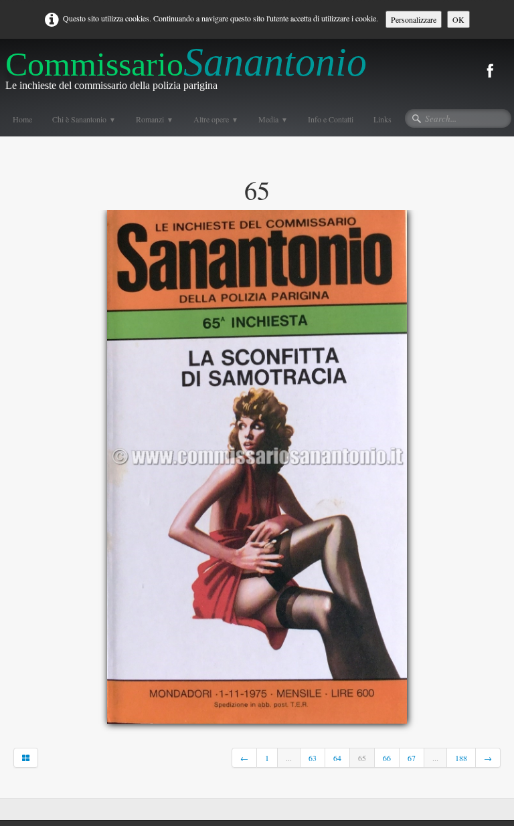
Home (22, 119)
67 (412, 757)
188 (461, 757)
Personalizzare (413, 19)
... (289, 757)
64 (337, 757)
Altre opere (215, 119)
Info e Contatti (330, 119)
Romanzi (154, 119)
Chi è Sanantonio (84, 119)
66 (387, 757)
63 (313, 757)
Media (273, 119)
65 (362, 757)
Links (382, 119)
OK (458, 19)
